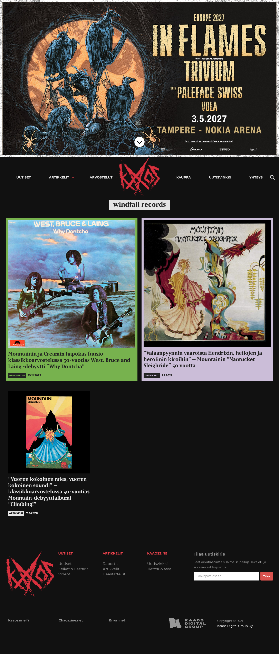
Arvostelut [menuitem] (101, 178)
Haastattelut (114, 574)
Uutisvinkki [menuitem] (220, 178)
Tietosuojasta (159, 569)
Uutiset (65, 564)
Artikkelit (111, 569)
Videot (64, 574)
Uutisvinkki (157, 564)
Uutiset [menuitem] (23, 178)
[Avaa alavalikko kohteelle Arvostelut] (116, 177)
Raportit (110, 564)
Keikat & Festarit (73, 569)
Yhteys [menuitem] (256, 178)
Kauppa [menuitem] (183, 178)
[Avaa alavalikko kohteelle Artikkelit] (73, 177)
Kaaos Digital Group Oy (235, 626)
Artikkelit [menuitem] (59, 178)
